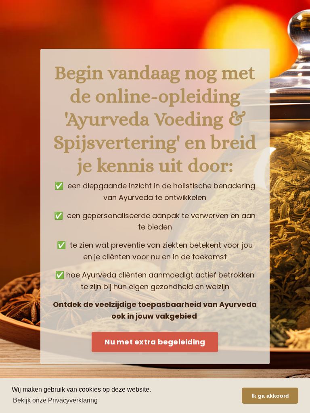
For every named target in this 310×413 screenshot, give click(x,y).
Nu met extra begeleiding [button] (155, 342)
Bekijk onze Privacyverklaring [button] (55, 400)
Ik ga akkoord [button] (270, 395)
